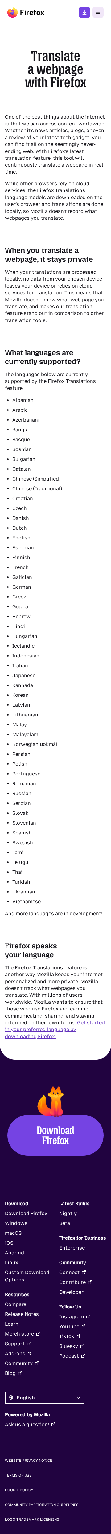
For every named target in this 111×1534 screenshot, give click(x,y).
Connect (69, 1272)
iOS (9, 1243)
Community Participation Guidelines (42, 1505)
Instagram (71, 1317)
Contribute (72, 1282)
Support (15, 1344)
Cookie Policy (19, 1490)
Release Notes (22, 1314)
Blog (10, 1373)
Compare (15, 1304)
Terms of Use (18, 1475)
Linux (11, 1262)
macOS (13, 1233)
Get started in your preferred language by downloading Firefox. (55, 1029)
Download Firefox (56, 1135)
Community (19, 1363)
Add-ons (15, 1353)
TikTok (66, 1336)
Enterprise (72, 1248)
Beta (64, 1223)
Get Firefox (84, 12)
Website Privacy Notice (28, 1460)
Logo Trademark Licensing (32, 1519)
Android (14, 1253)
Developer (71, 1292)
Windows (16, 1223)
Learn (11, 1324)
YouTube (69, 1326)
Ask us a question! (27, 1424)
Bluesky (68, 1346)
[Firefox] (25, 12)
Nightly (68, 1213)
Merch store (19, 1334)
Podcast (69, 1356)
